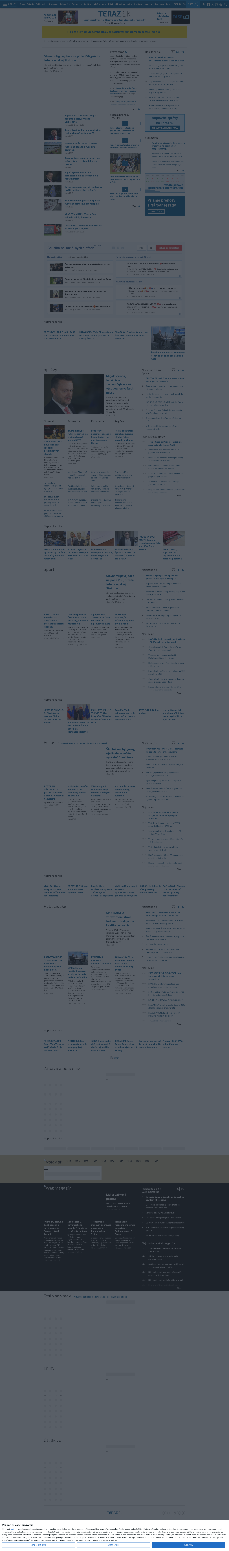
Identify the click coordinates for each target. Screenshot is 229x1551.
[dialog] (114, 1535)
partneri (14, 1529)
